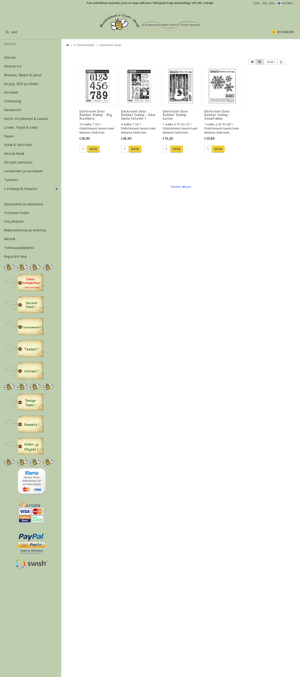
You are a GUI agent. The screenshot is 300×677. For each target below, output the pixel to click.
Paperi (9, 136)
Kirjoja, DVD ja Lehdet (21, 84)
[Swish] (31, 563)
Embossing (12, 101)
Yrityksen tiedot (16, 213)
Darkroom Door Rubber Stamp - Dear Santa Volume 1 (138, 114)
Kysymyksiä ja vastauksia (23, 204)
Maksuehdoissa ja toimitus (25, 230)
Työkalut (11, 180)
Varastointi (12, 110)
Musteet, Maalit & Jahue (23, 75)
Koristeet (11, 92)
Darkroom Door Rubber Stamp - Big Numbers (95, 114)
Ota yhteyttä (13, 221)
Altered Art (13, 66)
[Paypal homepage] (31, 542)
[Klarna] (31, 481)
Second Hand (14, 154)
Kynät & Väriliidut (18, 145)
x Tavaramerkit (84, 45)
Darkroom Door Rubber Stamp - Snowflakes (217, 114)
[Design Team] (24, 402)
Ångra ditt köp (15, 256)
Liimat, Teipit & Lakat (21, 127)
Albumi (10, 58)
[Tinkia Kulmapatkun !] (24, 283)
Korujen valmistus (18, 162)
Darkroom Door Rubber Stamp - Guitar (176, 114)
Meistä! (9, 239)
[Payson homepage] (31, 512)
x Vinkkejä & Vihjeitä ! (21, 189)
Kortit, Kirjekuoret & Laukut (26, 119)
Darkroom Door (111, 45)
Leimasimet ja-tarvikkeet (23, 171)
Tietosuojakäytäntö (19, 248)
